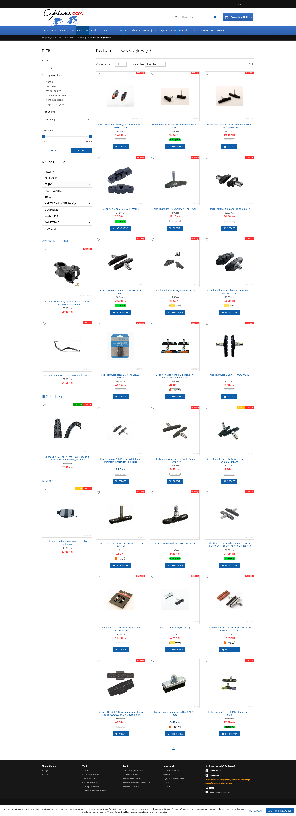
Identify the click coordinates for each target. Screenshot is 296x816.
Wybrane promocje (58, 241)
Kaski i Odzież (99, 30)
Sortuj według (138, 63)
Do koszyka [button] (177, 146)
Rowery (48, 30)
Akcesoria (65, 30)
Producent (48, 111)
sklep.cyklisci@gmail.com (220, 792)
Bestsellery (52, 396)
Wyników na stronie (104, 63)
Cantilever (51, 86)
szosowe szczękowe (56, 95)
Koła (116, 30)
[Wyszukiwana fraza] (215, 17)
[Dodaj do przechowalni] (98, 74)
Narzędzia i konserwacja (139, 30)
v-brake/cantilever (55, 99)
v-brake (49, 81)
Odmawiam (255, 810)
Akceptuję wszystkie (280, 810)
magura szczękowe (55, 104)
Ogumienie (166, 30)
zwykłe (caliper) (53, 90)
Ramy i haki (185, 30)
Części (80, 30)
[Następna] (252, 64)
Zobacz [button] (122, 146)
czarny (49, 67)
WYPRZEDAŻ (206, 30)
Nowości (221, 30)
